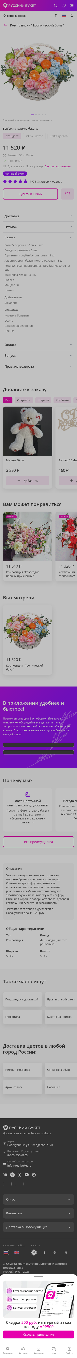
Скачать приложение (38, 1334)
